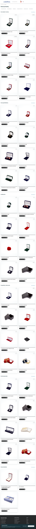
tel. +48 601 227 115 (3, 522)
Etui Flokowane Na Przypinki (5, 122)
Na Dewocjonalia (16, 522)
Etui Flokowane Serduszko (5, 257)
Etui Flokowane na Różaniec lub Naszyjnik (7, 439)
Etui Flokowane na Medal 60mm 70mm (6, 31)
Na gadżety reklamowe (17, 521)
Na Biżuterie (15, 520)
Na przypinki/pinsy (16, 519)
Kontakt (27, 522)
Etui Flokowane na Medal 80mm (5, 53)
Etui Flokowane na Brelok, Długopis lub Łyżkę (7, 348)
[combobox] (16, 1)
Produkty (27, 519)
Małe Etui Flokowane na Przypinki (23, 122)
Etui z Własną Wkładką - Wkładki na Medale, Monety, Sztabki (6, 487)
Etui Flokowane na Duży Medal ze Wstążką (7, 75)
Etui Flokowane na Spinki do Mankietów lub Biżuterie (26, 214)
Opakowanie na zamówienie (5, 509)
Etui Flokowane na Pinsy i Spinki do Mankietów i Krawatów (23, 188)
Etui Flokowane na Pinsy (4, 144)
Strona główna (2, 4)
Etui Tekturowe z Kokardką (23, 370)
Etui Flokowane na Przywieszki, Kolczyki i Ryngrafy (8, 279)
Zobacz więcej (33, 194)
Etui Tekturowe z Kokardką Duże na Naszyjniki (25, 439)
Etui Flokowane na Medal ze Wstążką (24, 53)
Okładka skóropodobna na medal (24, 348)
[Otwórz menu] (23, 1)
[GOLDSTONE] (6, 1)
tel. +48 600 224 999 (3, 520)
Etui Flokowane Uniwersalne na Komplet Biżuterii (26, 257)
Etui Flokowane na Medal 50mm (23, 31)
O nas (27, 521)
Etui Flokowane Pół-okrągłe (23, 144)
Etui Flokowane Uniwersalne (23, 326)
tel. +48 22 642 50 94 (3, 521)
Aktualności (27, 523)
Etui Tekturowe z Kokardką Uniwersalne (6, 370)
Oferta (27, 520)
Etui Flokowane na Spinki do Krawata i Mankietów (8, 187)
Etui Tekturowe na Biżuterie (23, 279)
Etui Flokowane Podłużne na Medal (24, 75)
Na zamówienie (16, 523)
